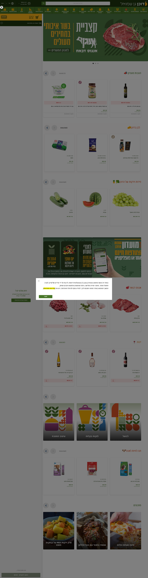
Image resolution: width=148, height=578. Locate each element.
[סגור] (39, 281)
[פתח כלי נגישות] (1, 7)
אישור (45, 296)
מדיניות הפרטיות (49, 288)
